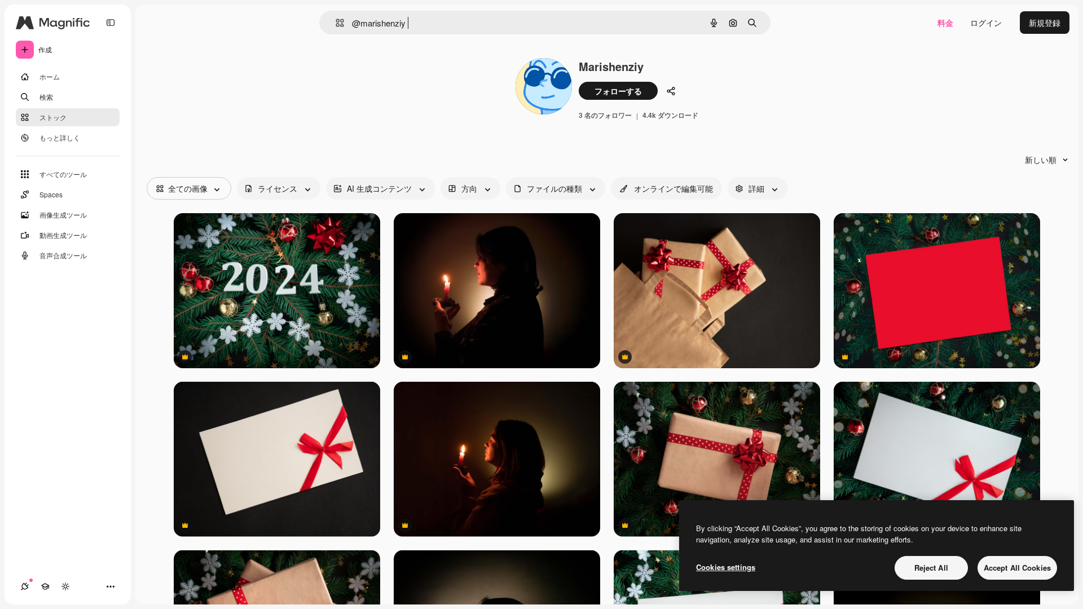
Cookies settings (725, 567)
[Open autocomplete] (335, 23)
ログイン (986, 22)
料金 (945, 22)
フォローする (618, 90)
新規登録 (1044, 22)
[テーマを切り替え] (65, 586)
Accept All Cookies (1017, 567)
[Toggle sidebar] (111, 23)
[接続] (25, 586)
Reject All (931, 567)
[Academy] (45, 586)
